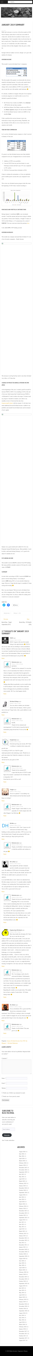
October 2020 (22, 1254)
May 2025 (21, 1176)
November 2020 (23, 1251)
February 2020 (22, 1272)
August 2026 (22, 1151)
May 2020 (21, 1265)
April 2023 (22, 1229)
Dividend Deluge (14, 701)
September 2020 (23, 1256)
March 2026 (22, 1160)
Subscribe (7, 1135)
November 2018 (23, 1306)
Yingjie (12, 789)
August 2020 (22, 1258)
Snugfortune (13, 740)
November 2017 (23, 1333)
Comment (4, 1058)
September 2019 (23, 1283)
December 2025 (23, 1167)
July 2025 (21, 1174)
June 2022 (21, 1242)
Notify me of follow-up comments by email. (14, 1093)
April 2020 (22, 1267)
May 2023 (21, 1226)
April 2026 (22, 1158)
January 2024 (22, 1208)
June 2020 (21, 1263)
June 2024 (21, 1199)
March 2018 (22, 1324)
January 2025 (22, 1186)
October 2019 (22, 1281)
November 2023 (23, 1213)
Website (4, 1088)
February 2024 (22, 1206)
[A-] (2, 30)
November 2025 (23, 1170)
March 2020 (22, 1270)
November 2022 (23, 1240)
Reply (3, 658)
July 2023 (21, 1222)
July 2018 (21, 1315)
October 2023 (22, 1215)
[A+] (5, 30)
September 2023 (23, 1217)
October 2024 (22, 1190)
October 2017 (22, 1336)
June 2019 (21, 1290)
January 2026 (22, 1165)
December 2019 (23, 1277)
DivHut (12, 823)
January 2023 (22, 1236)
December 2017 (23, 1331)
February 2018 (22, 1326)
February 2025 (22, 1183)
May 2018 (21, 1320)
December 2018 (23, 1304)
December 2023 (23, 1210)
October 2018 (22, 1308)
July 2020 (21, 1261)
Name (4, 1078)
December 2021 (23, 1245)
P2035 (11, 638)
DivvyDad (12, 862)
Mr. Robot (12, 1005)
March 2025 (22, 1181)
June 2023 (21, 1224)
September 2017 (23, 1338)
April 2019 (22, 1295)
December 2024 (23, 1188)
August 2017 (22, 1340)
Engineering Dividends (16, 930)
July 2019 (21, 1288)
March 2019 (22, 1297)
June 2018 (21, 1317)
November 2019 (23, 1279)
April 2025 (22, 1179)
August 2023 (22, 1220)
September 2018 (23, 1311)
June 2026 (21, 1154)
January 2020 (22, 1274)
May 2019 (21, 1292)
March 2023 (22, 1231)
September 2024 (23, 1192)
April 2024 (22, 1201)
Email (4, 1083)
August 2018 (22, 1313)
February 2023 (22, 1233)
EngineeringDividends (7, 403)
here (28, 223)
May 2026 (21, 1156)
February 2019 (22, 1299)
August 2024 (22, 1195)
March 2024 (22, 1204)
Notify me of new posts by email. (11, 1096)
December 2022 (23, 1238)
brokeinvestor (7, 613)
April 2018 (22, 1322)
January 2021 (22, 1247)
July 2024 (21, 1197)
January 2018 (22, 1329)
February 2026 (22, 1163)
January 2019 (22, 1301)
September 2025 (23, 1172)
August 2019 (22, 1286)
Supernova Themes (23, 1351)
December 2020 (23, 1249)
